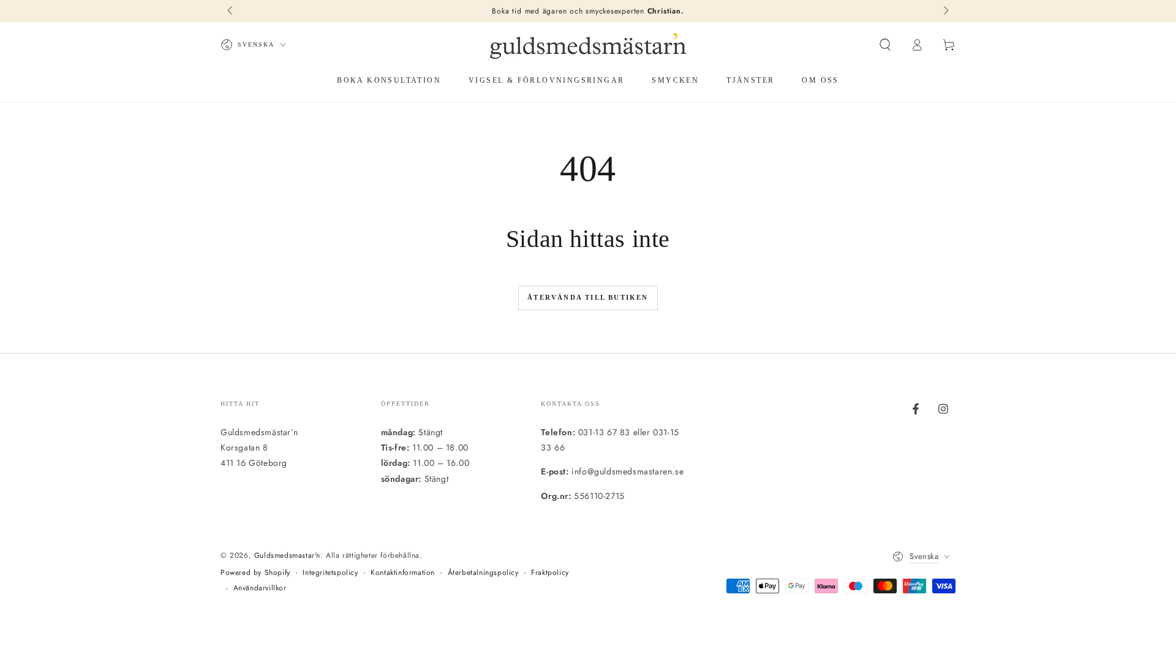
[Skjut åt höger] (945, 11)
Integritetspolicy (330, 573)
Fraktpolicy (550, 573)
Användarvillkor (260, 588)
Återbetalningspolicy (483, 573)
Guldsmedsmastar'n (287, 555)
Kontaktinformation (403, 573)
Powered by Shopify (255, 573)
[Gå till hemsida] (588, 44)
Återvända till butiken (587, 297)
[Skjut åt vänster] (231, 11)
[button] (885, 44)
